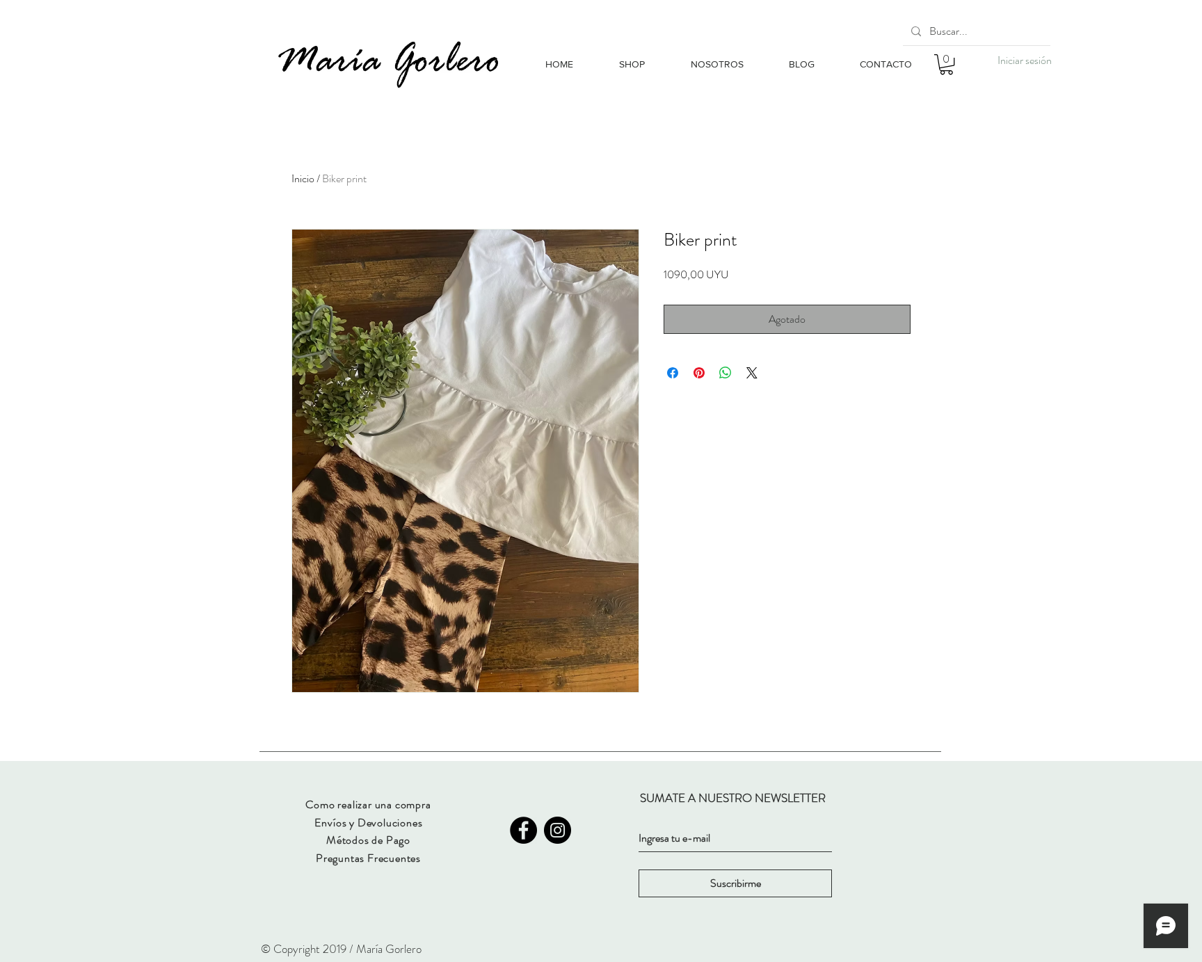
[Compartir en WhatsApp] (725, 372)
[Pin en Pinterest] (699, 372)
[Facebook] (523, 830)
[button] (946, 64)
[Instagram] (557, 830)
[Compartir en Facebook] (672, 372)
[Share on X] (752, 372)
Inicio (302, 178)
